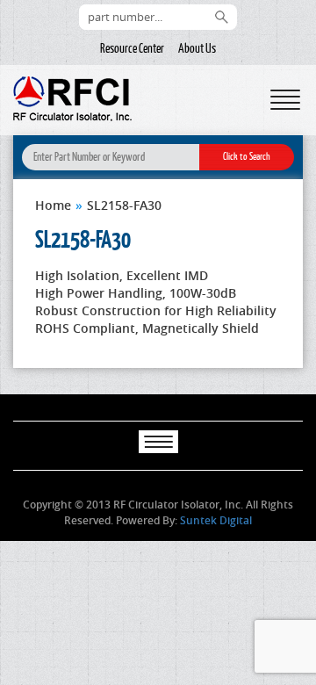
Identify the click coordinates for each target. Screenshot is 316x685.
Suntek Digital (216, 520)
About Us (197, 48)
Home (53, 205)
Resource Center (132, 48)
